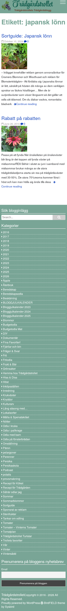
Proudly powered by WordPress (20, 603)
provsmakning (11, 479)
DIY (5, 333)
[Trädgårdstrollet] (27, 10)
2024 (6, 267)
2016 (6, 232)
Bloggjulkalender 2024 (17, 311)
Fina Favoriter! (11, 342)
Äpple (6, 280)
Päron (6, 448)
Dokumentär (10, 338)
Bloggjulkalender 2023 (17, 307)
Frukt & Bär (9, 364)
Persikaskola (11, 465)
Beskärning (10, 298)
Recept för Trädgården (16, 487)
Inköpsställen (11, 386)
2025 (6, 272)
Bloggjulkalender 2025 (17, 316)
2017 (6, 236)
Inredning (8, 391)
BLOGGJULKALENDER (18, 302)
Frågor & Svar (11, 351)
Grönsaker (9, 369)
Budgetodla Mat (12, 329)
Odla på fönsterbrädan (16, 439)
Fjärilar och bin (12, 347)
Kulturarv (8, 404)
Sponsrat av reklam (14, 510)
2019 (6, 245)
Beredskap (9, 289)
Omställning (10, 443)
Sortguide (9, 505)
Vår (5, 545)
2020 (6, 250)
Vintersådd (9, 554)
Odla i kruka (10, 426)
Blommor (8, 320)
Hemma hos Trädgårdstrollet (20, 373)
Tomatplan (9, 532)
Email (4, 569)
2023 (6, 263)
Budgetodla (10, 324)
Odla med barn (12, 435)
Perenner (8, 457)
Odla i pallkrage (12, 430)
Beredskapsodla (13, 294)
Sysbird (9, 607)
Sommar (8, 496)
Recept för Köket (13, 483)
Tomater (8, 523)
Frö (5, 355)
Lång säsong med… (15, 408)
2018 (6, 241)
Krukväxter (9, 395)
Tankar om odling (13, 518)
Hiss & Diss (10, 377)
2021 (6, 254)
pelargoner (9, 452)
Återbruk (8, 285)
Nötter (6, 421)
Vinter (6, 549)
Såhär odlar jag (12, 492)
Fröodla (7, 360)
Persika (7, 461)
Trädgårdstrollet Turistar (17, 536)
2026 (6, 276)
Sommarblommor (13, 501)
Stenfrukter (9, 514)
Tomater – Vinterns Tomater (20, 527)
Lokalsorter (9, 413)
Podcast (8, 470)
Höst (6, 382)
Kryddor (8, 399)
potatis (7, 474)
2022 (6, 258)
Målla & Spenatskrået (16, 417)
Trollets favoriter (12, 540)
